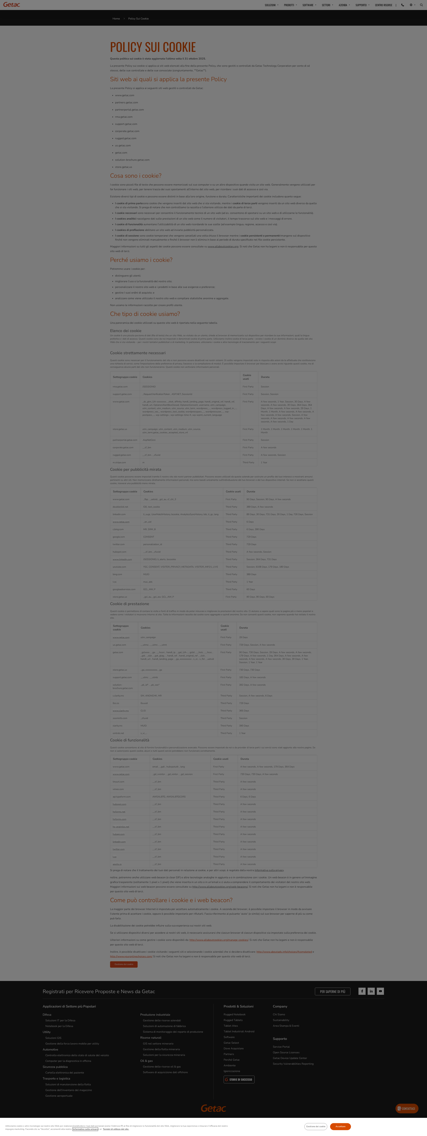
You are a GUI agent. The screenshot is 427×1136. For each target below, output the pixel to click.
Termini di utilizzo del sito (116, 1129)
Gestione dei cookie (315, 1126)
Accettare (340, 1126)
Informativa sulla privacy (85, 1129)
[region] (213, 1127)
